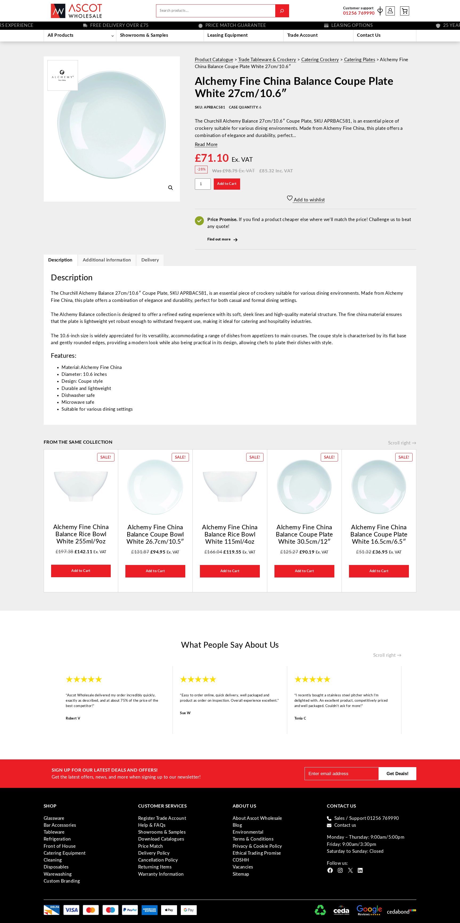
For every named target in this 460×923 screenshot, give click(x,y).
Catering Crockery (320, 59)
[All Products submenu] (112, 35)
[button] (170, 188)
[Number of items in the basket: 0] (404, 10)
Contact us (345, 825)
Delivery (150, 260)
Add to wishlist (309, 200)
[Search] (282, 11)
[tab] (150, 260)
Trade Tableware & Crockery (267, 59)
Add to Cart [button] (81, 570)
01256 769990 (359, 13)
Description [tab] (60, 260)
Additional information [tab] (107, 260)
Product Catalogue (214, 59)
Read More (206, 144)
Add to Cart (226, 183)
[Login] (390, 11)
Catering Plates (359, 59)
